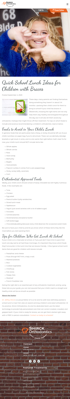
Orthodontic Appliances (31, 384)
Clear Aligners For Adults (31, 374)
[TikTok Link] (38, 361)
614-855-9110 (28, 350)
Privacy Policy (29, 393)
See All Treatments (29, 387)
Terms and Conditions (38, 393)
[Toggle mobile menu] (67, 4)
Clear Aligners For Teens (31, 377)
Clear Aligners (27, 381)
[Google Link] (34, 361)
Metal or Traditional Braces (32, 371)
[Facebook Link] (30, 361)
